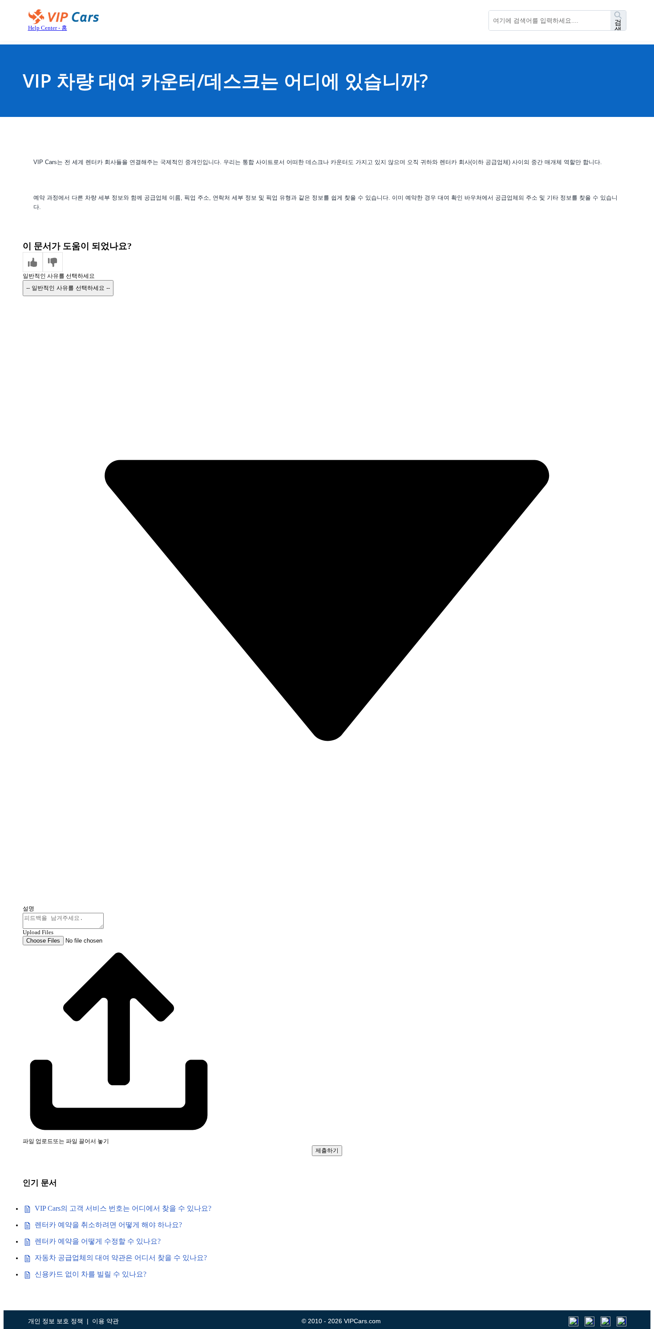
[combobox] (549, 20)
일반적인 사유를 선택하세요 (59, 276)
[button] (33, 262)
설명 (28, 908)
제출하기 (327, 1150)
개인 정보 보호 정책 (55, 1321)
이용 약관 (105, 1321)
